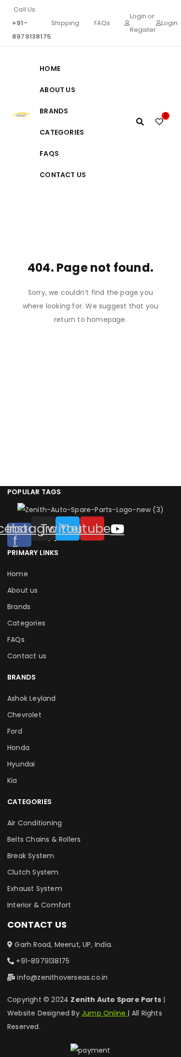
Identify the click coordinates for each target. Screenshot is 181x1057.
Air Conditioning (34, 823)
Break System (30, 856)
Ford (14, 731)
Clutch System (33, 872)
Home (17, 574)
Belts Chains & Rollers (44, 839)
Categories (26, 623)
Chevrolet (24, 715)
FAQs (102, 23)
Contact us (26, 656)
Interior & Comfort (39, 905)
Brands (18, 607)
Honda (18, 747)
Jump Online (104, 1013)
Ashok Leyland (31, 698)
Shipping (65, 23)
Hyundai (21, 764)
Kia (12, 780)
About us (22, 590)
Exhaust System (34, 888)
